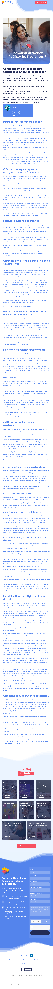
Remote (34, 881)
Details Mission (33, 905)
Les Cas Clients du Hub (39, 960)
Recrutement (15, 115)
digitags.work (24, 955)
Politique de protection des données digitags (26, 986)
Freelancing (16, 112)
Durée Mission (36, 893)
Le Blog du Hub (26, 963)
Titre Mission (33, 899)
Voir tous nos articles (26, 846)
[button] (49, 2)
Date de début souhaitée (36, 887)
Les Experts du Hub (13, 960)
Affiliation (25, 960)
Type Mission (33, 875)
